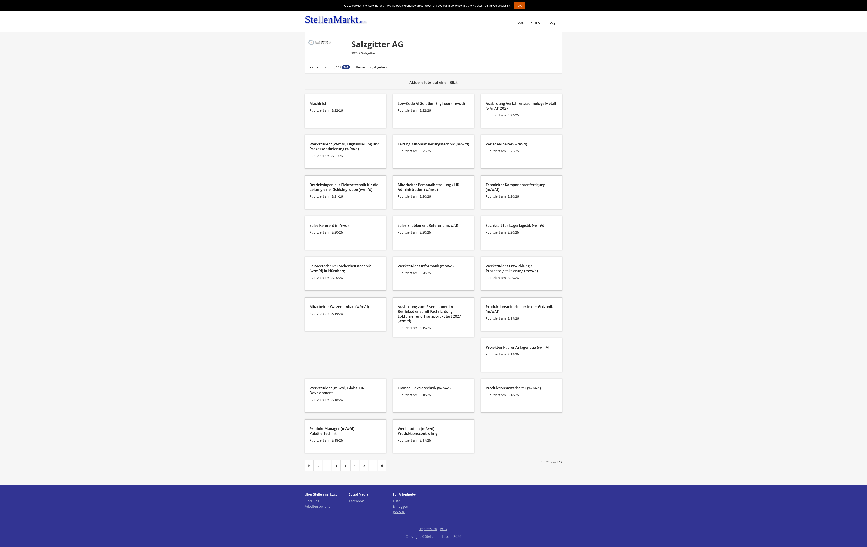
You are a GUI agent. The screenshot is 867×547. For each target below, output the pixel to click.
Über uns (312, 501)
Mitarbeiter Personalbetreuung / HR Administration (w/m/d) (428, 187)
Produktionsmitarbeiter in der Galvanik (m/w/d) (519, 309)
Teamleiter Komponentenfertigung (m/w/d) (515, 187)
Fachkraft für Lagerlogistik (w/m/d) (515, 225)
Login (554, 22)
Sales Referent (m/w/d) (329, 225)
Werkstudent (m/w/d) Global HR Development (337, 390)
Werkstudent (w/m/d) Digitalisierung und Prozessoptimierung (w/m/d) (345, 146)
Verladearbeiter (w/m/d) (506, 144)
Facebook (356, 501)
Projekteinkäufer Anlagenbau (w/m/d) (518, 347)
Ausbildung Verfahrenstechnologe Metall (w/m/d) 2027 (521, 106)
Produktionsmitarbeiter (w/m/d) (513, 388)
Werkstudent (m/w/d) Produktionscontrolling (417, 431)
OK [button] (520, 5)
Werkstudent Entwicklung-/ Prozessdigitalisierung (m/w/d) (512, 268)
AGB (443, 528)
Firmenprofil (319, 67)
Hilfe (396, 501)
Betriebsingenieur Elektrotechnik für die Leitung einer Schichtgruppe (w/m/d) (344, 187)
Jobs (520, 22)
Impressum (428, 528)
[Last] (382, 465)
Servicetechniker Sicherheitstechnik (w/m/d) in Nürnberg (340, 268)
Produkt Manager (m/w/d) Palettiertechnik (332, 431)
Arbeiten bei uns (317, 506)
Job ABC (399, 512)
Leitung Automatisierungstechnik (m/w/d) (433, 144)
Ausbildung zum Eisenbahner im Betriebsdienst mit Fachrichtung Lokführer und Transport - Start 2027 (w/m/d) (429, 313)
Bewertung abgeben (371, 67)
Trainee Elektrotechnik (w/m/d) (424, 388)
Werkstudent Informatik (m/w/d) (426, 266)
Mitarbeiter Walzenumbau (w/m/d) (339, 306)
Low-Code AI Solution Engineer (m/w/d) (431, 103)
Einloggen (400, 506)
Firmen (537, 22)
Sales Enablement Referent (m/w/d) (428, 225)
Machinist (318, 103)
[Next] (373, 465)
